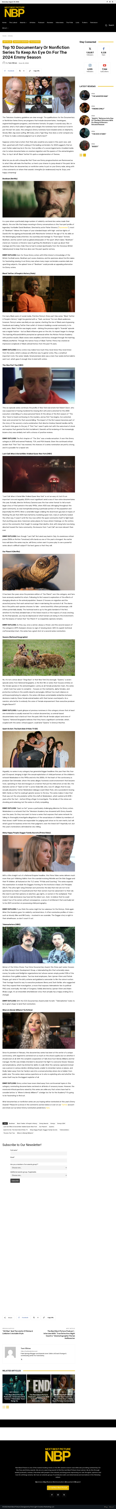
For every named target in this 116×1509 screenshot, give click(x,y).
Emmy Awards (43, 1123)
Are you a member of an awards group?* (24, 1164)
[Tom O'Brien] (4, 62)
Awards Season (21, 42)
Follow (90, 47)
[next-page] (7, 1407)
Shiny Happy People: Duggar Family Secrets (43, 1130)
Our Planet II (43, 1126)
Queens (51, 1126)
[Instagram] (110, 1)
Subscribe (104, 64)
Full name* (14, 1150)
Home (4, 36)
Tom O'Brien (12, 63)
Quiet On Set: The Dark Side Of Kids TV (15, 1130)
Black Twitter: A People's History (27, 1123)
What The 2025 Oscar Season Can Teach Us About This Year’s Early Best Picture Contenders (63, 1398)
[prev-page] (3, 1407)
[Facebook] (107, 1)
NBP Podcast (14, 1392)
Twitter (64, 1105)
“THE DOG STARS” (98, 134)
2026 (93, 93)
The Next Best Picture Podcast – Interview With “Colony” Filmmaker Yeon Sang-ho (14, 1398)
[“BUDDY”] (85, 145)
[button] (108, 25)
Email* (12, 1157)
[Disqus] (38, 1216)
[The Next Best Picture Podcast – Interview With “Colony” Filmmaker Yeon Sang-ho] (14, 1388)
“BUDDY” (95, 147)
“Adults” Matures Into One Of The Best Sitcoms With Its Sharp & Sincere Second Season (102, 121)
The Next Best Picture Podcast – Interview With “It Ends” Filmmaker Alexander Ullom (38, 1398)
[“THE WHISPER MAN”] (85, 95)
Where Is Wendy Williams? (25, 1133)
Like (103, 47)
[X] (112, 1)
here (48, 1108)
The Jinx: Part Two (9, 1133)
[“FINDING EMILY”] (85, 108)
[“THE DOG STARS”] (85, 133)
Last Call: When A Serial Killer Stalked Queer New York (20, 1126)
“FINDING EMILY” (98, 109)
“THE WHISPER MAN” (99, 96)
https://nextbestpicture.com (29, 1351)
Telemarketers (64, 1130)
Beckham (12, 1123)
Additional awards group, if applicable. (23, 1172)
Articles (10, 36)
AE (63, 1392)
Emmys (53, 1123)
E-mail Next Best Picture (58, 1488)
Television (35, 42)
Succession (63, 227)
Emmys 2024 (61, 1123)
